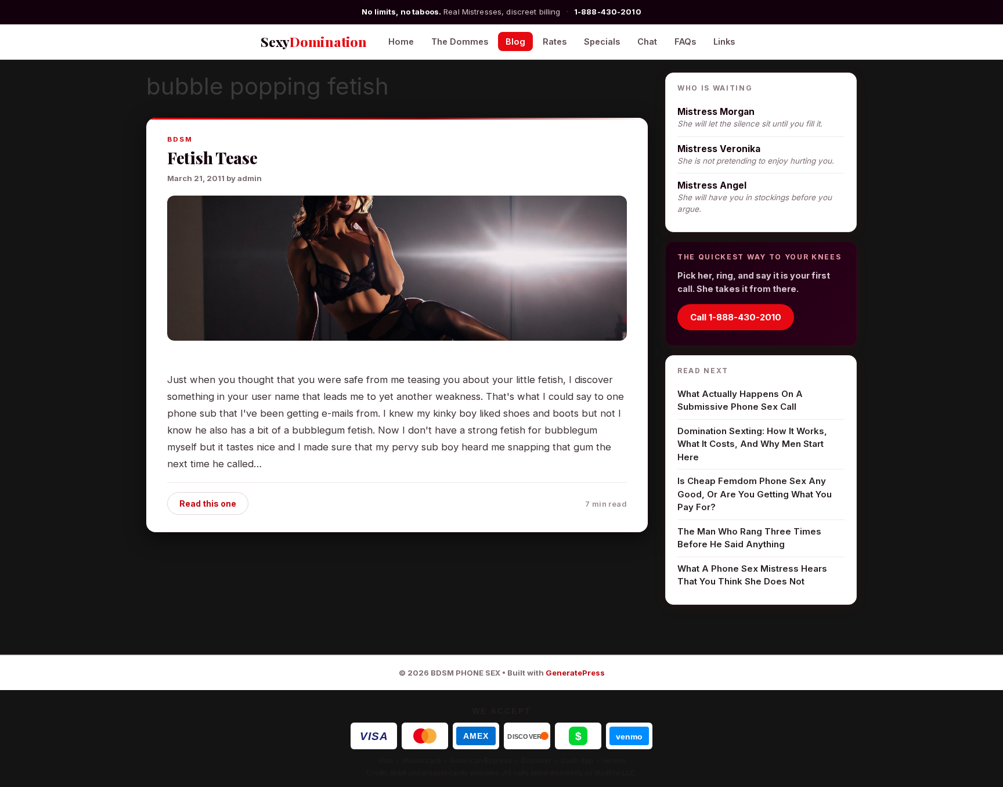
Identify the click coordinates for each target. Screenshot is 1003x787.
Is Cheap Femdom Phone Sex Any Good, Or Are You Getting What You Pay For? (754, 493)
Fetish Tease (212, 157)
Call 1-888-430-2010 (735, 317)
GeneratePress (575, 672)
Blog (515, 41)
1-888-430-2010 (607, 11)
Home (401, 41)
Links (724, 41)
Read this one (207, 503)
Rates (555, 41)
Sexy (314, 41)
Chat (647, 41)
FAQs (685, 41)
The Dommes (459, 41)
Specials (602, 41)
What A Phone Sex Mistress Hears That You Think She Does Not (752, 575)
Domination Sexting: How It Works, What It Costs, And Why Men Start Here (752, 444)
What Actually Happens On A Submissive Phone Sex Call (740, 400)
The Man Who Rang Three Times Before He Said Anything (749, 538)
